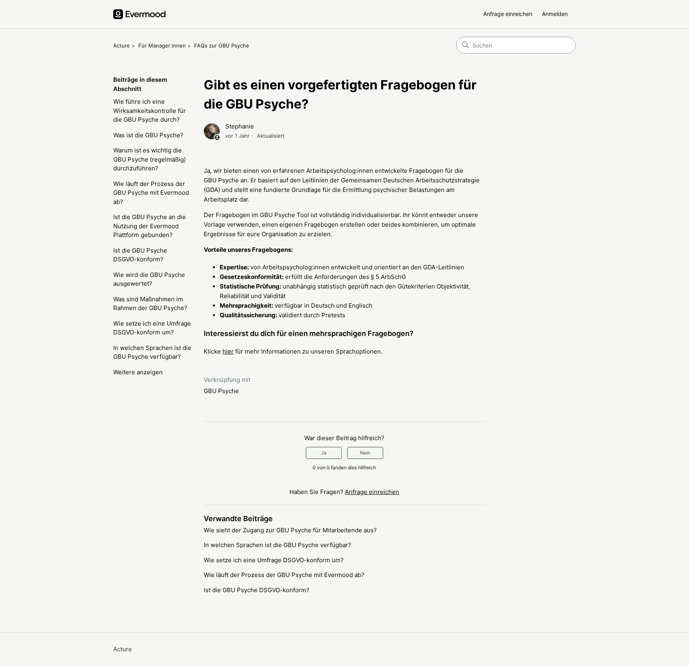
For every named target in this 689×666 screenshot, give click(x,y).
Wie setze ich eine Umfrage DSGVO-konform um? (152, 328)
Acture (121, 45)
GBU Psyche (221, 391)
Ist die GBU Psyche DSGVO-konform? (140, 255)
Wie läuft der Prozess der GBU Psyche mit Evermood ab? (151, 193)
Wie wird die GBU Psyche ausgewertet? (149, 279)
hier (228, 351)
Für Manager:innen (162, 45)
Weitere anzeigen (138, 372)
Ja (324, 453)
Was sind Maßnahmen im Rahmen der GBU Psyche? (150, 303)
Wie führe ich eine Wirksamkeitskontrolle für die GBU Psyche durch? (149, 110)
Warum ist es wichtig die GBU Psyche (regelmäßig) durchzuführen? (149, 159)
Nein (365, 453)
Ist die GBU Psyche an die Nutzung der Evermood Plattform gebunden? (149, 226)
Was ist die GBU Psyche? (148, 135)
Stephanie (239, 126)
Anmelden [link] (555, 13)
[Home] (139, 14)
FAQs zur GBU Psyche (221, 45)
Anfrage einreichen (507, 13)
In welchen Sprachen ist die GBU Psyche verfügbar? (152, 352)
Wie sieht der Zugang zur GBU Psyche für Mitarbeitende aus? (290, 530)
